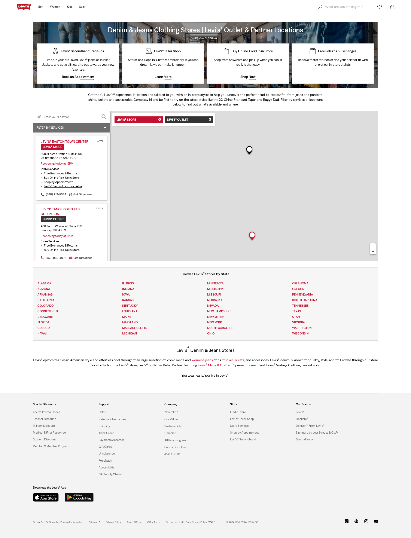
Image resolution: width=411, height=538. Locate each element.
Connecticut (47, 311)
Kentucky (130, 305)
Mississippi (215, 289)
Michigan (129, 333)
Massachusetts (134, 328)
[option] (57, 412)
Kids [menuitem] (69, 6)
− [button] (373, 251)
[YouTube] (376, 523)
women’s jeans (202, 360)
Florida (43, 322)
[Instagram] (366, 523)
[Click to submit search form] (104, 117)
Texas (296, 311)
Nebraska (214, 300)
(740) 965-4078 (56, 258)
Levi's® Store (126, 119)
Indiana (128, 289)
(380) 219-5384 (56, 194)
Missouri (214, 294)
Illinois (128, 283)
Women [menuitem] (55, 6)
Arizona (43, 289)
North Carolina (219, 328)
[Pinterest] (356, 523)
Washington (302, 328)
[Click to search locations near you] (39, 117)
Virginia (298, 322)
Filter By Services (50, 127)
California (46, 300)
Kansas (128, 300)
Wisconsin (300, 333)
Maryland (130, 322)
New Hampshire (219, 311)
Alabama (44, 283)
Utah (296, 316)
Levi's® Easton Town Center (64, 141)
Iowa (126, 294)
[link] (94, 522)
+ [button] (373, 246)
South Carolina (304, 300)
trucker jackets (233, 360)
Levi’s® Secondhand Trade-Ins (63, 186)
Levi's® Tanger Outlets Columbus (60, 211)
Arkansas (45, 294)
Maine (126, 316)
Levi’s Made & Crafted (216, 365)
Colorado (45, 305)
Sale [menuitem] (82, 6)
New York (214, 322)
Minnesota (215, 283)
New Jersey (216, 316)
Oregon (298, 289)
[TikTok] (346, 523)
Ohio (210, 333)
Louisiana (129, 311)
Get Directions (82, 194)
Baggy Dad (271, 99)
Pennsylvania (302, 294)
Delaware (45, 316)
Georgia (43, 328)
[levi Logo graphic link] (23, 6)
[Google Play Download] (79, 497)
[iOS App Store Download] (46, 497)
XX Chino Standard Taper (237, 99)
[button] (46, 412)
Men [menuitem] (40, 6)
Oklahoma (300, 283)
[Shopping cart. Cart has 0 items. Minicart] (392, 7)
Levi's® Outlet (177, 119)
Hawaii (42, 333)
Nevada (213, 305)
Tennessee (300, 305)
